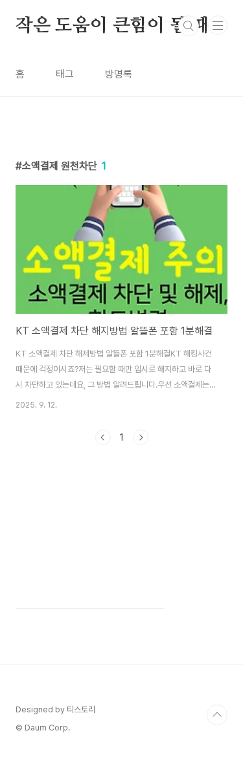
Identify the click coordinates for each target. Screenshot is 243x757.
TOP (217, 715)
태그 (65, 74)
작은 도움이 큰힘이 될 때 (112, 26)
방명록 (118, 74)
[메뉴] (217, 25)
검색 (188, 26)
